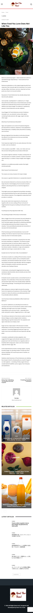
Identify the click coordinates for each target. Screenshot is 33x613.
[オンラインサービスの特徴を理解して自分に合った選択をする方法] (6, 567)
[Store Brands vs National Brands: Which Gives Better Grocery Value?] (16, 425)
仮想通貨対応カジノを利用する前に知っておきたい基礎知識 (21, 546)
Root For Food (20, 607)
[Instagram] (9, 610)
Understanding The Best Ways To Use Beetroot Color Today (16, 472)
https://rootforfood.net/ (16, 400)
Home (3, 12)
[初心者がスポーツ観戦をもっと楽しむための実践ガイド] (6, 556)
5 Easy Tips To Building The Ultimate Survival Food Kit (8, 381)
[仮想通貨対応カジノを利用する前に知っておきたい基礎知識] (6, 545)
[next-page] (5, 511)
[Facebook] (5, 610)
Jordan (4, 15)
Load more (16, 574)
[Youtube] (27, 610)
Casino (13, 521)
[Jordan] (16, 391)
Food (7, 12)
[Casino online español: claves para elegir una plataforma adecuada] (6, 523)
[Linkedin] (13, 610)
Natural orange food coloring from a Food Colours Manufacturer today (16, 505)
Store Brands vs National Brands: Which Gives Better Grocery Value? (16, 439)
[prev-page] (3, 511)
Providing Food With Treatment (26, 380)
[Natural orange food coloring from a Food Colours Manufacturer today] (16, 491)
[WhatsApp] (23, 610)
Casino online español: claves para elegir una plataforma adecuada (20, 524)
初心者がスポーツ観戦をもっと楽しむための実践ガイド (21, 557)
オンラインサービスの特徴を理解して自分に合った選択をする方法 (21, 567)
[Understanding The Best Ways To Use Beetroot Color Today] (16, 458)
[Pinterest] (16, 610)
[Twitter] (20, 610)
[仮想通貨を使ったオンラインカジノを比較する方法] (6, 534)
